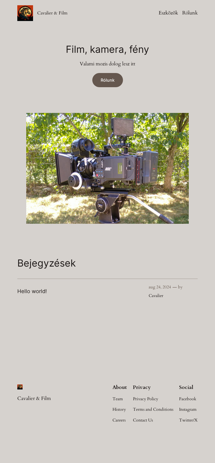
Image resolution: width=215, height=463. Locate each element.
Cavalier (156, 296)
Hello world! (32, 291)
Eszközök (168, 12)
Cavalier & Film (52, 13)
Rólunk (190, 12)
